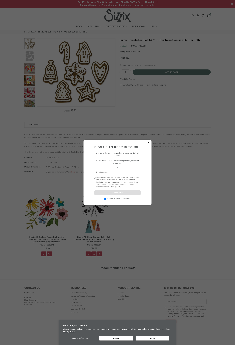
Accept (116, 338)
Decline (152, 338)
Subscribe (117, 193)
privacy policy (116, 187)
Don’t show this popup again (119, 199)
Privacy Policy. (69, 331)
